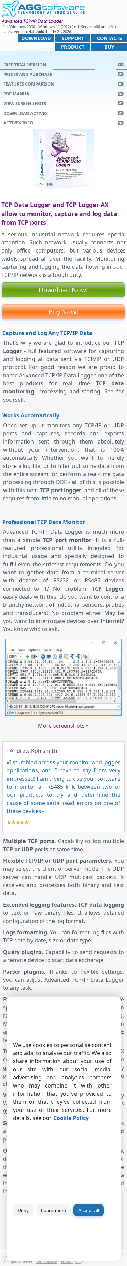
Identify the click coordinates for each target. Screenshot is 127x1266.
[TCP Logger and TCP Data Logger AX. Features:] (64, 714)
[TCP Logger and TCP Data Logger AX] (43, 7)
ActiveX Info (18, 123)
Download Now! (63, 289)
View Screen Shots (24, 103)
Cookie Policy (71, 1118)
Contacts (109, 38)
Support (73, 38)
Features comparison (28, 84)
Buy (109, 47)
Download (36, 38)
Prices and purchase (27, 74)
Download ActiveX (25, 113)
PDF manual (17, 94)
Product (72, 47)
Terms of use (46, 1261)
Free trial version (24, 65)
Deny (23, 1210)
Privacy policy (72, 1261)
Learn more (53, 1210)
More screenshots (63, 726)
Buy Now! (63, 311)
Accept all (88, 1210)
